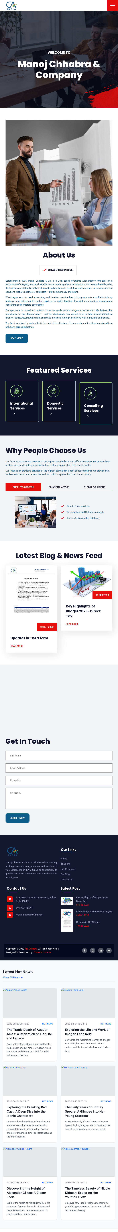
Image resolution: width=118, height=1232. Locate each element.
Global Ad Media (42, 952)
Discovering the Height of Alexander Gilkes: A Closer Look (26, 1193)
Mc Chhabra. (31, 948)
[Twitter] (109, 950)
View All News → (13, 977)
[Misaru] (12, 6)
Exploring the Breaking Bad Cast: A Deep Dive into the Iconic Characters (27, 1111)
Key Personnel (68, 869)
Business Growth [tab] (23, 487)
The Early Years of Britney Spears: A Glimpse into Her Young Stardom (85, 1111)
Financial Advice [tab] (59, 487)
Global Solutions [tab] (94, 487)
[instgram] (92, 950)
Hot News (47, 1024)
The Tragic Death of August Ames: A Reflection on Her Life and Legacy (29, 1034)
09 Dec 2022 (102, 599)
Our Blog (65, 874)
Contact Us (66, 879)
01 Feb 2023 (47, 595)
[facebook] (84, 950)
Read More (16, 338)
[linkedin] (101, 950)
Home (64, 858)
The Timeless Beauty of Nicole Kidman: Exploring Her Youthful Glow (87, 1193)
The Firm (65, 864)
